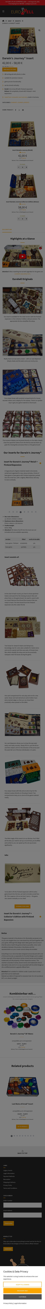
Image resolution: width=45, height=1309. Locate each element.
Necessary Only (22, 1291)
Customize (22, 1297)
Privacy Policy (8, 1303)
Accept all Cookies (22, 1285)
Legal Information (20, 1303)
